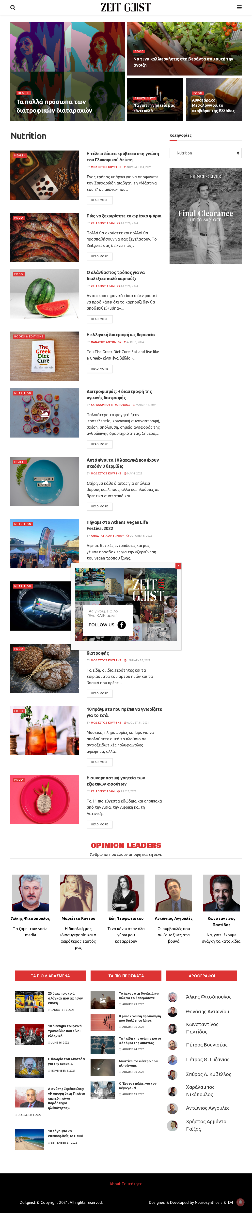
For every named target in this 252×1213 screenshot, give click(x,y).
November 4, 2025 (138, 167)
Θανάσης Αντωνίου (207, 1011)
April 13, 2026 (145, 74)
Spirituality (145, 98)
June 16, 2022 (59, 1042)
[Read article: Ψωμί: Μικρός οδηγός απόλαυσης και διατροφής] (44, 668)
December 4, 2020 (29, 1114)
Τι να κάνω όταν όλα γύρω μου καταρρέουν (126, 934)
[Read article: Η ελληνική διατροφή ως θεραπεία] (44, 356)
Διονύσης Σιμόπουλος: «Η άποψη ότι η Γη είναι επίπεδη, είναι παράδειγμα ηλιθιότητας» (66, 1098)
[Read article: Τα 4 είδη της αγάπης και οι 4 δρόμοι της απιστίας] (103, 1045)
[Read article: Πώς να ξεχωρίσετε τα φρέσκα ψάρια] (44, 237)
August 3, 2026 (60, 120)
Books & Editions (28, 336)
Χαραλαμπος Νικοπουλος (110, 404)
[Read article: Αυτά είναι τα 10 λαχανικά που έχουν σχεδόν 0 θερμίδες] (44, 481)
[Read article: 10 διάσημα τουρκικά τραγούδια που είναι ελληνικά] (29, 1034)
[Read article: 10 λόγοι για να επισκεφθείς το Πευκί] (29, 1139)
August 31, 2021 (137, 722)
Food (139, 51)
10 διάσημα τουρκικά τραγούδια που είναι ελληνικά (65, 1031)
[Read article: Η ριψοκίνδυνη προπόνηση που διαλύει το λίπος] (103, 1022)
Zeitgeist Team (33, 120)
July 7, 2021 (128, 791)
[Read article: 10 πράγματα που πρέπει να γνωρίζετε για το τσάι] (44, 730)
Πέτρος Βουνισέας (206, 1044)
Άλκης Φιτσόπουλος (208, 997)
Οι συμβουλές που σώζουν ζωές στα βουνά (174, 934)
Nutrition (22, 393)
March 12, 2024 (146, 404)
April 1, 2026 (144, 120)
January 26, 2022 (138, 660)
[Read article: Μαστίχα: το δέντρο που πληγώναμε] (103, 1068)
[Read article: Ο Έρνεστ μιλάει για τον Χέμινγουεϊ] (103, 1090)
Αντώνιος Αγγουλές (207, 1108)
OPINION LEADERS (126, 845)
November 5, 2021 (62, 1070)
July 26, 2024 (129, 223)
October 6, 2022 (140, 535)
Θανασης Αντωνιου (106, 342)
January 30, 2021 (62, 1009)
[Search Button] (12, 7)
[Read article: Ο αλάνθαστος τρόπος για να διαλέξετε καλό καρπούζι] (44, 293)
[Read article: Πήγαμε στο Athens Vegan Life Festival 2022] (44, 543)
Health (24, 92)
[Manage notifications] (240, 1202)
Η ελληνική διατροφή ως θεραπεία (121, 334)
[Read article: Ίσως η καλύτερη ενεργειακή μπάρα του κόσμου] (44, 606)
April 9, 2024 (135, 342)
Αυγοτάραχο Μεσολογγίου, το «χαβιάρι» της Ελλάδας (213, 105)
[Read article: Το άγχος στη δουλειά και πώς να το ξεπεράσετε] (103, 1000)
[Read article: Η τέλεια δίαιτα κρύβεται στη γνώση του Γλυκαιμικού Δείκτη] (44, 175)
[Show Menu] (239, 7)
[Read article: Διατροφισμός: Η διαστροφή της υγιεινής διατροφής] (44, 413)
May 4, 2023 (134, 473)
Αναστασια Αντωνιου (107, 535)
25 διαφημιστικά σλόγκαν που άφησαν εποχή (65, 998)
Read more (102, 199)
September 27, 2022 (63, 1142)
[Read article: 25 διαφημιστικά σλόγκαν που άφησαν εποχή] (29, 1001)
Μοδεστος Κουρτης (106, 167)
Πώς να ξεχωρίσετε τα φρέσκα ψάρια (124, 215)
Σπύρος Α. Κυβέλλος (208, 1074)
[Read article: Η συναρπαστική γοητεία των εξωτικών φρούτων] (44, 799)
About (115, 1184)
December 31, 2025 (207, 120)
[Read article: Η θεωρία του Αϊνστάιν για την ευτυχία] (29, 1067)
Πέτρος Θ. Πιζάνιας (207, 1059)
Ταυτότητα (132, 1184)
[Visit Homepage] (126, 7)
